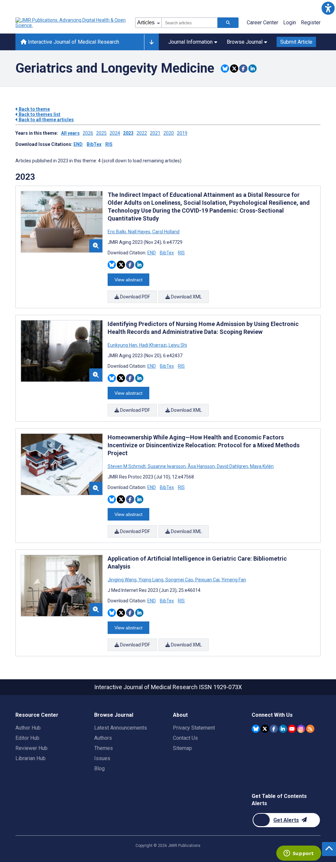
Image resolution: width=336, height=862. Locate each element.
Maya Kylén (261, 466)
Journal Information (190, 42)
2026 (88, 133)
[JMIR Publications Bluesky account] (256, 729)
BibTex (94, 144)
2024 (115, 133)
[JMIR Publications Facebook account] (274, 729)
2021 (155, 133)
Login (289, 22)
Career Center (262, 22)
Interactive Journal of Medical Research (73, 42)
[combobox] (189, 22)
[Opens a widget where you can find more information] (298, 854)
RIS (109, 144)
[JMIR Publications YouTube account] (292, 729)
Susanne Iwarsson (167, 466)
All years (70, 133)
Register (311, 22)
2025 (101, 133)
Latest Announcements (120, 728)
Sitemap (182, 748)
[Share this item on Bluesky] (225, 68)
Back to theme (34, 109)
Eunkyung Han (123, 345)
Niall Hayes (139, 231)
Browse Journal (244, 42)
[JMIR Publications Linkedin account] (283, 729)
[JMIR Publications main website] (71, 22)
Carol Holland (165, 231)
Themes (103, 748)
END (78, 144)
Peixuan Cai (207, 579)
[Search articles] (228, 22)
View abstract (128, 279)
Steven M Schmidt (127, 466)
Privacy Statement (194, 728)
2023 (128, 133)
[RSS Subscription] (310, 729)
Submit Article (296, 42)
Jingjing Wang (122, 579)
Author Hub (28, 728)
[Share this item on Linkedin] (252, 68)
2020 (168, 133)
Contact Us (185, 738)
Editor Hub (27, 738)
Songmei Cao (179, 579)
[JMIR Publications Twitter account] (265, 729)
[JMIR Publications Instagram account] (301, 729)
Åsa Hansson (201, 466)
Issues (102, 758)
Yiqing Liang (150, 579)
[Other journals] (151, 42)
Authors (103, 738)
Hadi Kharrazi (153, 345)
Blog (99, 768)
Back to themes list (39, 114)
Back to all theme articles (46, 119)
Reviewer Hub (31, 748)
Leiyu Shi (177, 345)
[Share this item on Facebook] (243, 68)
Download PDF (134, 296)
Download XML (186, 296)
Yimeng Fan (233, 579)
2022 (141, 133)
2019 (182, 133)
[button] (328, 8)
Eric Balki (117, 231)
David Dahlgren (232, 466)
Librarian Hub (30, 758)
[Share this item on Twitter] (234, 68)
